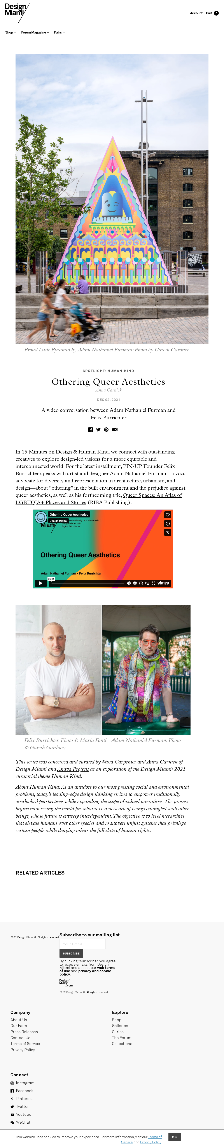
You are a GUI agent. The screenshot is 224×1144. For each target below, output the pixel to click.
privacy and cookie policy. (85, 972)
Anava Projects (73, 769)
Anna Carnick (109, 390)
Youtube (23, 1114)
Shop (116, 1019)
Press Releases (24, 1031)
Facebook (24, 1090)
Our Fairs (18, 1025)
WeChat (23, 1122)
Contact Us (20, 1037)
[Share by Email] (114, 429)
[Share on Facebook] (90, 429)
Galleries (120, 1025)
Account (196, 13)
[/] (17, 13)
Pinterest (24, 1098)
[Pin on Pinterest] (106, 429)
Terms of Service (25, 1043)
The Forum (121, 1037)
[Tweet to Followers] (98, 429)
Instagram (25, 1082)
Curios (118, 1031)
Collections (122, 1043)
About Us (18, 1019)
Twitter (22, 1106)
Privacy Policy (22, 1049)
